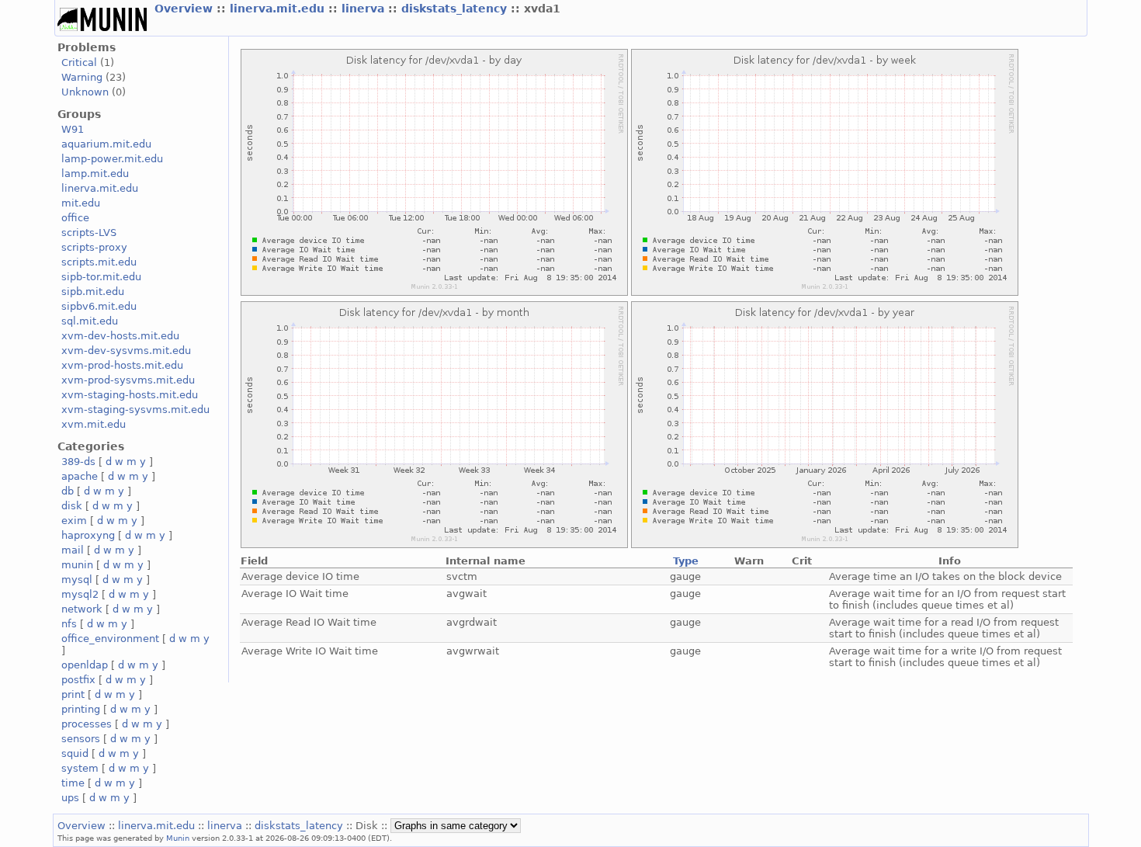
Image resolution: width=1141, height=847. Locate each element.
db (67, 491)
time (73, 783)
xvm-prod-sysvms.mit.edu (128, 380)
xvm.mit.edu (93, 424)
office (75, 218)
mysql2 (80, 594)
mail (72, 550)
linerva (365, 8)
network (81, 609)
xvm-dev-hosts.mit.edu (120, 336)
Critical (79, 62)
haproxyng (88, 535)
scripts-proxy (94, 247)
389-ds (78, 461)
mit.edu (80, 203)
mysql (76, 579)
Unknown (85, 92)
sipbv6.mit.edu (99, 306)
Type (686, 561)
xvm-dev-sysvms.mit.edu (126, 350)
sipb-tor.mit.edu (101, 277)
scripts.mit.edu (99, 262)
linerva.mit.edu (279, 8)
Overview (185, 8)
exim (74, 520)
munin (77, 565)
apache (79, 476)
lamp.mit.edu (95, 173)
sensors (80, 739)
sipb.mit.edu (92, 291)
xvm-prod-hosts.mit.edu (122, 365)
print (73, 694)
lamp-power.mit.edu (112, 159)
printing (80, 709)
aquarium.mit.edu (106, 144)
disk (71, 506)
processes (86, 724)
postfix (78, 680)
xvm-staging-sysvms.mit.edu (135, 409)
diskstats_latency (456, 8)
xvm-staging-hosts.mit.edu (129, 395)
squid (74, 753)
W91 (72, 129)
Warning (81, 77)
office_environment (110, 638)
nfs (69, 624)
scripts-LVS (88, 232)
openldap (84, 665)
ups (70, 798)
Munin (177, 837)
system (80, 768)
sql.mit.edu (89, 321)
